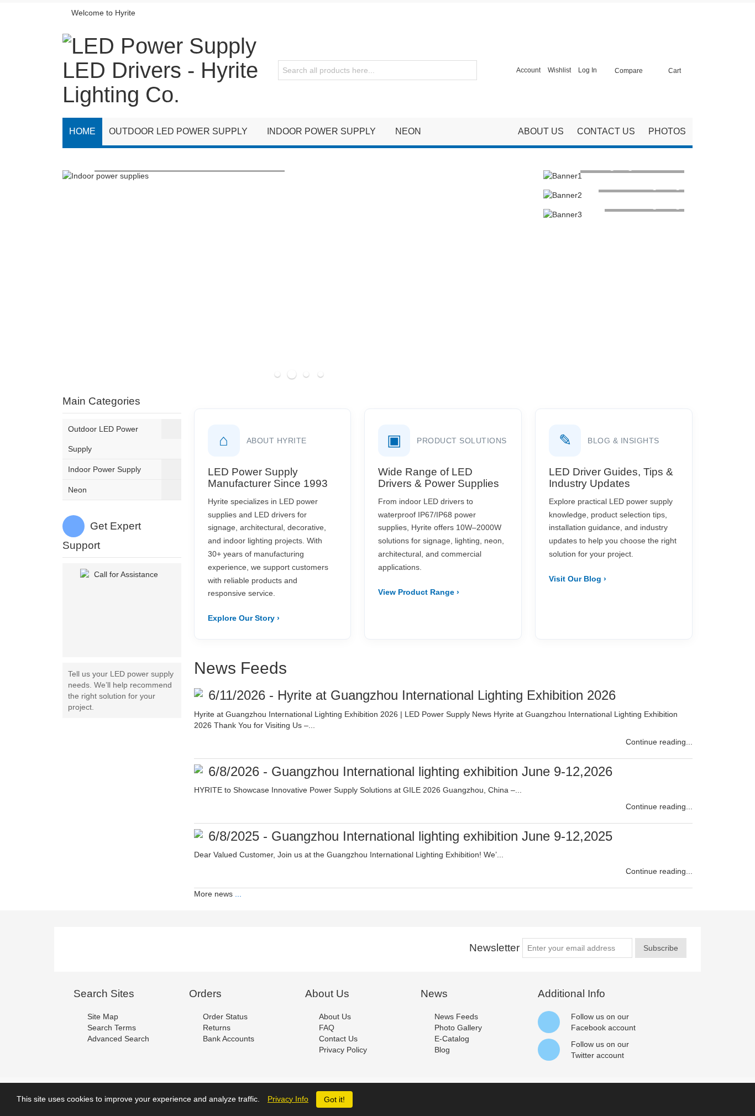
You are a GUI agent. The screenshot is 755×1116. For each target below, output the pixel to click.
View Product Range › (418, 592)
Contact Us (338, 1038)
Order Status (225, 1016)
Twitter (582, 1055)
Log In (587, 70)
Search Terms (111, 1027)
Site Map (102, 1016)
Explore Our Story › (244, 618)
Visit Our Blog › (577, 578)
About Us (335, 1016)
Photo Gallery (458, 1027)
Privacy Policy (343, 1049)
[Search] (467, 70)
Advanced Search (118, 1038)
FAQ (326, 1027)
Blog (442, 1049)
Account (528, 70)
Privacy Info (288, 1098)
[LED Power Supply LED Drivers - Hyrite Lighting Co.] (161, 70)
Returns (216, 1027)
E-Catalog (451, 1038)
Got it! (334, 1099)
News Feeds (456, 1016)
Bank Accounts (228, 1038)
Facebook (588, 1027)
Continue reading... (659, 741)
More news (213, 893)
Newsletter (494, 947)
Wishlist (559, 70)
